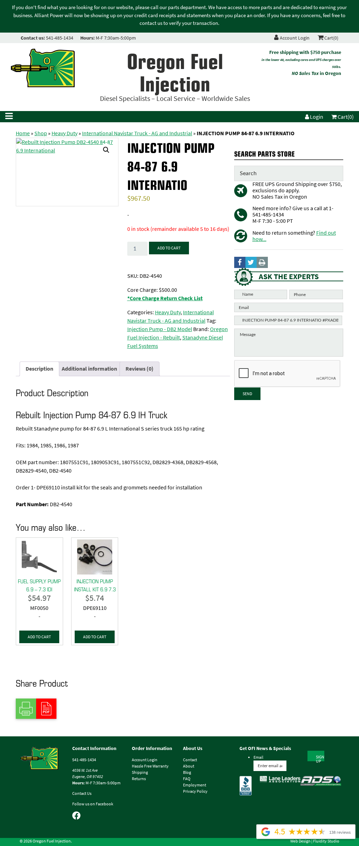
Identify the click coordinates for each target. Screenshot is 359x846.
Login (316, 117)
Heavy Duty (64, 133)
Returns (139, 779)
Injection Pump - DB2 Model (159, 329)
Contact (190, 760)
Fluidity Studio (326, 841)
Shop (40, 133)
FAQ (186, 779)
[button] (106, 150)
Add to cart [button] (39, 637)
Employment (194, 785)
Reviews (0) (140, 368)
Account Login (294, 38)
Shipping (140, 772)
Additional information (89, 368)
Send (247, 394)
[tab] (39, 369)
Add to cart (169, 248)
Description (39, 368)
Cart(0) (330, 38)
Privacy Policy (195, 791)
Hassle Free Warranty (150, 766)
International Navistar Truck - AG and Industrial (137, 133)
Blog (187, 772)
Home (23, 133)
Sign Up (320, 757)
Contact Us (82, 793)
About (188, 766)
